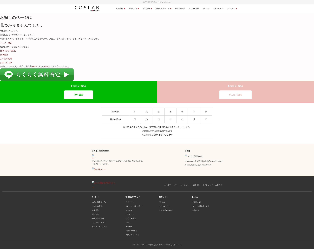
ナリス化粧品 (130, 218)
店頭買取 (95, 214)
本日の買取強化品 (99, 202)
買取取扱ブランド (162, 8)
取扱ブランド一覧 (132, 235)
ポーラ (128, 222)
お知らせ (206, 8)
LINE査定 (78, 94)
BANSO (34, 66)
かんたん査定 (235, 94)
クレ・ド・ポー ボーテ (134, 206)
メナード (128, 227)
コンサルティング (99, 222)
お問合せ (218, 185)
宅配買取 (95, 210)
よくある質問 (194, 8)
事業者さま (133, 8)
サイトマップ (207, 185)
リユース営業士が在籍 (200, 206)
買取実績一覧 (180, 8)
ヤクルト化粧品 (131, 231)
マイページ (231, 8)
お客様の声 (196, 202)
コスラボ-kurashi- (166, 210)
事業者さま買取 (98, 218)
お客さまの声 (218, 8)
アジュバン (129, 202)
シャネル (128, 210)
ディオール (129, 214)
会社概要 (167, 185)
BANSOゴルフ (164, 206)
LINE (46, 66)
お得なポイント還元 (99, 227)
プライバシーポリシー (182, 185)
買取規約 (196, 185)
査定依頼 (119, 8)
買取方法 (146, 8)
